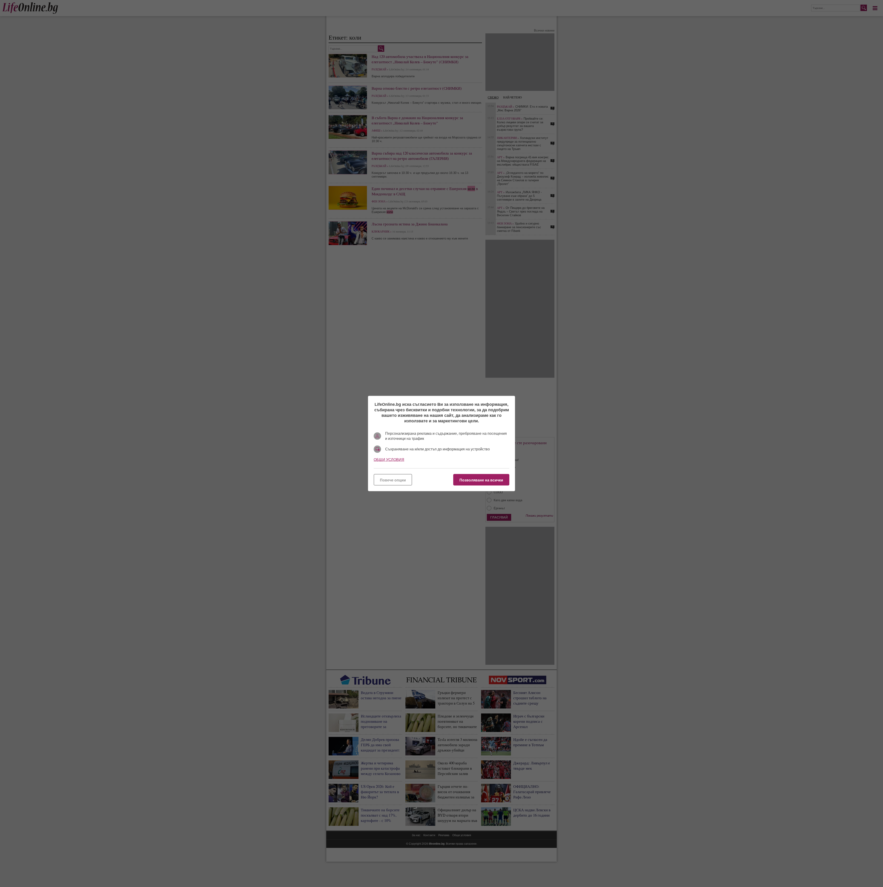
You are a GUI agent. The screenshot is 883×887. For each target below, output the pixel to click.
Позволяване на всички (481, 480)
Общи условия (389, 460)
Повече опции (393, 480)
